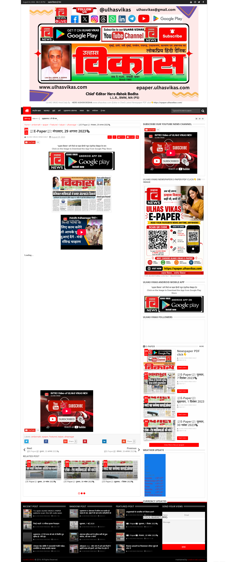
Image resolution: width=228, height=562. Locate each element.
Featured (53, 437)
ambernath (36, 437)
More (201, 346)
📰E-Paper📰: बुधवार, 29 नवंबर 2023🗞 (40, 481)
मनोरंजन (95, 111)
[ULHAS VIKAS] (27, 110)
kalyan (60, 437)
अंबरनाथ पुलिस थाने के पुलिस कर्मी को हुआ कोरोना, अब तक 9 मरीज (93, 535)
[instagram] (195, 2)
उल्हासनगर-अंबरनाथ (70, 111)
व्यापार (82, 111)
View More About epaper (174, 445)
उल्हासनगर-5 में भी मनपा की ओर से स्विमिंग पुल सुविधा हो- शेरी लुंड (63, 118)
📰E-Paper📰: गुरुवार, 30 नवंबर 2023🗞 (78, 481)
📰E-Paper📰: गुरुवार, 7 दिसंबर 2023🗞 (190, 376)
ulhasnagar (69, 437)
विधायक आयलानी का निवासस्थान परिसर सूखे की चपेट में (142, 547)
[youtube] (191, 2)
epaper (45, 437)
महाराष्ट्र (46, 111)
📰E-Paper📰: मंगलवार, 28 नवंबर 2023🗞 (142, 535)
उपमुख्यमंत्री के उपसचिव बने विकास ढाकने (140, 512)
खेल (88, 111)
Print (122, 137)
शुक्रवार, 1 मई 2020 (87, 523)
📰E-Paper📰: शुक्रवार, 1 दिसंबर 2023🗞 (117, 481)
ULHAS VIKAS (28, 560)
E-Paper (150, 346)
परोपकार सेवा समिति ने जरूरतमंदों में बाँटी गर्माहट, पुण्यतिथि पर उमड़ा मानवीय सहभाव (49, 547)
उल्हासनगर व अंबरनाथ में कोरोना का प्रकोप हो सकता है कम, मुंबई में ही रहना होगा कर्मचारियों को (95, 511)
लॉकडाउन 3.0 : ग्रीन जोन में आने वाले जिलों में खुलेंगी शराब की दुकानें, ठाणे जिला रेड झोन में (95, 547)
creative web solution (196, 560)
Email (131, 137)
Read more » (182, 367)
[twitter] (199, 2)
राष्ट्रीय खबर (36, 111)
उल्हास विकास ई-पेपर (54, 2)
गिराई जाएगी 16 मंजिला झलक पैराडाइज (46, 523)
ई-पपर (103, 111)
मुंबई (53, 111)
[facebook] (203, 2)
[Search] (203, 111)
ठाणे (59, 111)
